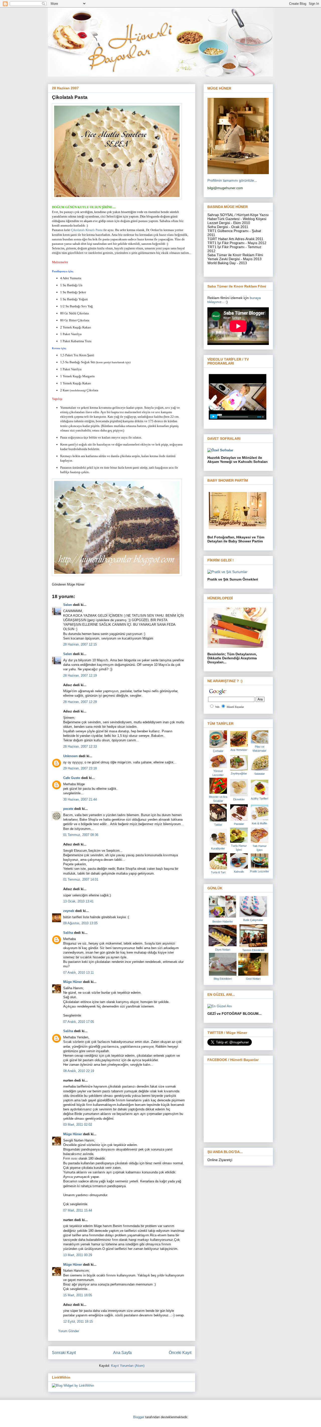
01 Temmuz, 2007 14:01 (80, 879)
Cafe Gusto (71, 778)
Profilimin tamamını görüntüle (230, 180)
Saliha (68, 933)
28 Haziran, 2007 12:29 (80, 702)
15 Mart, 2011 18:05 (77, 1295)
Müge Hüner (72, 982)
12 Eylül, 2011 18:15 (78, 1321)
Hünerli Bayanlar (235, 706)
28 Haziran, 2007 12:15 (80, 644)
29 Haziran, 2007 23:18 (80, 768)
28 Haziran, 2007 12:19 (80, 675)
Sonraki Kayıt (64, 1352)
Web (217, 706)
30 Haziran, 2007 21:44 (80, 799)
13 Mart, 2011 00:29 (77, 1255)
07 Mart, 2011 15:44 (77, 1210)
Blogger (138, 1417)
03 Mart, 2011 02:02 (77, 1124)
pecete (68, 809)
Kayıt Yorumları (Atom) (127, 1366)
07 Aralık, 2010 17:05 (78, 1022)
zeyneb (68, 911)
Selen (67, 605)
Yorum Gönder (68, 1331)
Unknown (70, 756)
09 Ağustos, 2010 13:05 (80, 923)
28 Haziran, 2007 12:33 (80, 746)
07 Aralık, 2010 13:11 (78, 972)
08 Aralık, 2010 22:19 (78, 1071)
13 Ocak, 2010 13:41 (78, 901)
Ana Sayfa (122, 1352)
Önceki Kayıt (180, 1352)
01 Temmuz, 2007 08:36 (80, 835)
